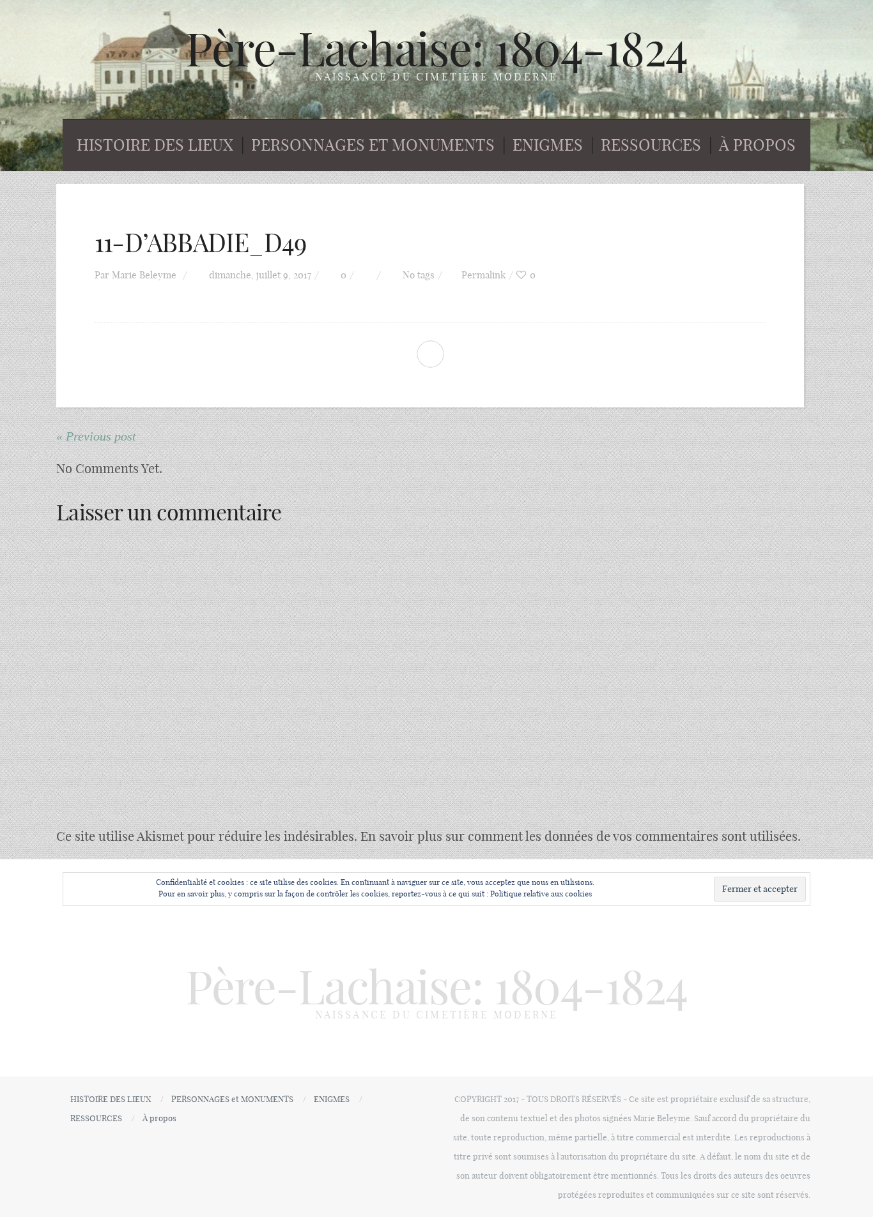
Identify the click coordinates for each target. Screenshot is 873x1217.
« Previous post (96, 436)
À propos (757, 145)
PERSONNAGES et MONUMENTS (373, 145)
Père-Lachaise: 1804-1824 (436, 49)
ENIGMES (548, 145)
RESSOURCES (651, 145)
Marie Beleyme (144, 275)
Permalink (483, 275)
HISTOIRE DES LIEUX (155, 145)
